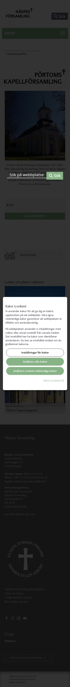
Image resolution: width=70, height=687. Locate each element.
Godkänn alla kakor (35, 361)
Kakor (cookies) (54, 380)
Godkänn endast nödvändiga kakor (35, 371)
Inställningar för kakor (35, 352)
